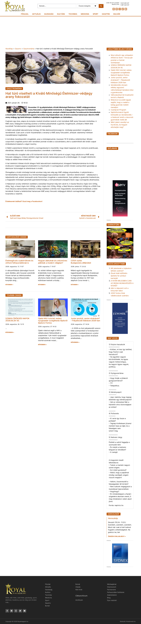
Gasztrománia (28, 49)
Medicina (85, 14)
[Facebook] (114, 9)
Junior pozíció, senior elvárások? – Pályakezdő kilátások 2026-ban (85, 319)
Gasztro (106, 14)
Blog (108, 598)
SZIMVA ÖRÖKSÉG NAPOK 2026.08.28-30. (17, 319)
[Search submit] (101, 6)
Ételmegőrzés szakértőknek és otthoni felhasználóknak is (19, 261)
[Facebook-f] (7, 611)
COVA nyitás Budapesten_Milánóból (81, 261)
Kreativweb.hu (131, 621)
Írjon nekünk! (112, 600)
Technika (73, 14)
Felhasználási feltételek (115, 592)
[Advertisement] (70, 31)
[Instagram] (119, 9)
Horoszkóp (113, 518)
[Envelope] (126, 9)
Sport (95, 14)
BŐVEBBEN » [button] (9, 284)
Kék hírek (78, 590)
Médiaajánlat (111, 584)
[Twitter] (123, 9)
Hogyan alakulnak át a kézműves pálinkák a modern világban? (52, 261)
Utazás (77, 587)
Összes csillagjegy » (117, 536)
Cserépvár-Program (118, 110)
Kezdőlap (9, 49)
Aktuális (36, 14)
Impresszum (111, 587)
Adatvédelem (112, 595)
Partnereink (111, 590)
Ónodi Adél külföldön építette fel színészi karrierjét (119, 275)
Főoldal (25, 14)
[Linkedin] (117, 9)
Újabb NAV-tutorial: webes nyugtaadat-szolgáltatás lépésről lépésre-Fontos (52, 320)
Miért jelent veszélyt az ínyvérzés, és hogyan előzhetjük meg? (120, 124)
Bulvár (116, 14)
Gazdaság (48, 14)
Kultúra (61, 14)
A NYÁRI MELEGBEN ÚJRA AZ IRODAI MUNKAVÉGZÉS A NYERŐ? (122, 283)
